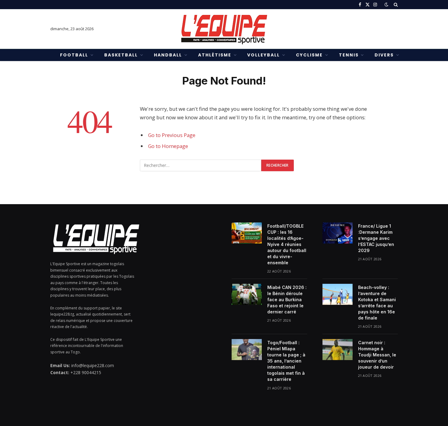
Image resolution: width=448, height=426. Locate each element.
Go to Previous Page (171, 135)
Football (74, 55)
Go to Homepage (168, 146)
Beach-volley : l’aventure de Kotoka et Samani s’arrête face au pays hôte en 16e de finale (377, 302)
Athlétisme (214, 55)
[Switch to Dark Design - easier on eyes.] (386, 4)
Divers (384, 55)
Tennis (349, 55)
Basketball (121, 55)
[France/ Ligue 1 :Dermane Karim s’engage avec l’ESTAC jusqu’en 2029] (337, 232)
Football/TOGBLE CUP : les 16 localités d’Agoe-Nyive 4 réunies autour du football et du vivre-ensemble (286, 244)
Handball (168, 55)
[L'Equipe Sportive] (224, 29)
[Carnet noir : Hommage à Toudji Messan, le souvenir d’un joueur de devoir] (337, 349)
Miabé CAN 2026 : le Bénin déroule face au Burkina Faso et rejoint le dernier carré (287, 299)
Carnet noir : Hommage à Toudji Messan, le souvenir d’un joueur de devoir (377, 355)
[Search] (395, 4)
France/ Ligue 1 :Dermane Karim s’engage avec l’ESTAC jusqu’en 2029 (376, 238)
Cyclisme (309, 55)
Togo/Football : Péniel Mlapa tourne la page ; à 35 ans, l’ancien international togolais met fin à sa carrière (286, 361)
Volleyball (263, 55)
